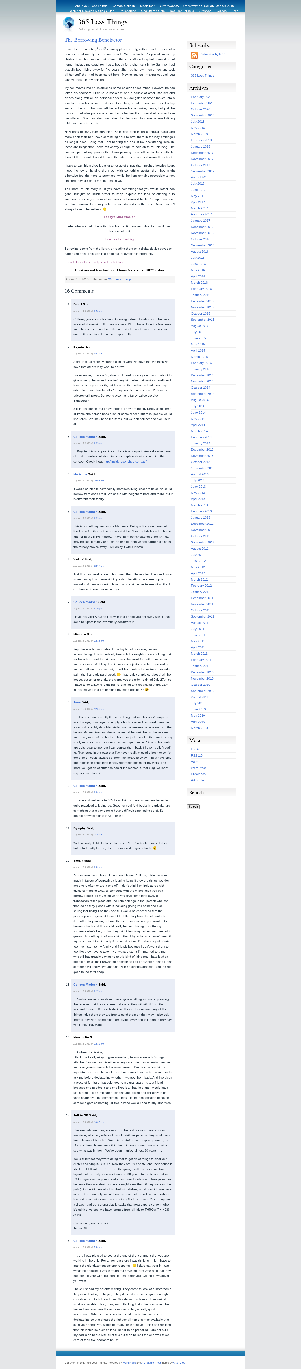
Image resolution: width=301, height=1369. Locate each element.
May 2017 (198, 196)
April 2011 (198, 647)
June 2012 (198, 561)
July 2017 (197, 183)
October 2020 (200, 109)
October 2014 (200, 387)
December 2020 (202, 103)
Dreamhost (198, 774)
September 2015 (202, 319)
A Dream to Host (151, 1363)
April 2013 (198, 499)
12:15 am (99, 641)
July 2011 (197, 629)
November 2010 (202, 678)
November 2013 (202, 455)
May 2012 (198, 567)
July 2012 (197, 554)
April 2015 (198, 350)
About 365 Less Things (91, 5)
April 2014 (198, 425)
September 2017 (202, 171)
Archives (205, 11)
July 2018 (197, 121)
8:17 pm (98, 991)
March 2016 (199, 282)
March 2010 (199, 728)
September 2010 (202, 691)
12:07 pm (99, 566)
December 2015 (202, 301)
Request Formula (182, 11)
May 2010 (198, 715)
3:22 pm (98, 867)
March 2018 (199, 134)
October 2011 (200, 610)
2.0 (197, 755)
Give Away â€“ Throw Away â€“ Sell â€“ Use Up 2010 (197, 5)
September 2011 (202, 616)
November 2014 (202, 381)
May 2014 (198, 418)
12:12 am (99, 1044)
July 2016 (197, 257)
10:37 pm (99, 1122)
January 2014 (200, 443)
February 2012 (201, 585)
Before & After (191, 16)
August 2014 (200, 400)
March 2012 (199, 579)
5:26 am (98, 1247)
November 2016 (202, 233)
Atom (194, 761)
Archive (229, 16)
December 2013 (202, 449)
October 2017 (200, 165)
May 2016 (198, 270)
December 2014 (202, 375)
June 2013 (198, 486)
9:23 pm (98, 518)
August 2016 (200, 251)
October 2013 (200, 462)
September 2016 (202, 245)
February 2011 (201, 659)
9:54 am (98, 353)
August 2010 (200, 697)
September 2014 (202, 393)
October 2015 (200, 313)
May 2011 (198, 641)
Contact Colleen (124, 5)
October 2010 (200, 684)
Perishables (128, 11)
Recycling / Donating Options (156, 16)
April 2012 (198, 573)
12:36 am (99, 709)
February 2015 (201, 363)
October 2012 (200, 536)
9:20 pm (98, 608)
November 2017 (202, 159)
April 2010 (198, 721)
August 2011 (199, 622)
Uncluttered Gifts (153, 11)
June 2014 (198, 412)
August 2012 (200, 548)
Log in (195, 749)
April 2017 (198, 202)
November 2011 (202, 604)
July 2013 (197, 480)
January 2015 (200, 369)
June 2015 (198, 338)
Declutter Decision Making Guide (91, 11)
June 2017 (198, 189)
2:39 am (98, 834)
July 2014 (197, 406)
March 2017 (199, 208)
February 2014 (201, 437)
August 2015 (200, 326)
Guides (222, 11)
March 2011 (199, 653)
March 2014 (199, 431)
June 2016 (198, 264)
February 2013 (201, 511)
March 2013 (199, 505)
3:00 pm (98, 792)
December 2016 (202, 226)
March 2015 (199, 356)
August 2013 (200, 474)
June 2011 (198, 635)
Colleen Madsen (85, 436)
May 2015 (198, 344)
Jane (77, 702)
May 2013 (198, 492)
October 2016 (200, 239)
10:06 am (99, 480)
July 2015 (197, 332)
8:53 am (98, 311)
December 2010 (202, 672)
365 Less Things (103, 22)
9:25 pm (98, 443)
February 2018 (201, 140)
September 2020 (202, 115)
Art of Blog (198, 780)
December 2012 (202, 523)
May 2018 (198, 127)
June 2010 (198, 709)
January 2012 (200, 592)
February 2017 (201, 214)
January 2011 (200, 666)
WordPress (198, 768)
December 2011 (202, 598)
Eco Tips (212, 16)
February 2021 (201, 97)
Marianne (80, 474)
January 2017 (200, 220)
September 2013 (202, 468)
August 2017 (200, 177)
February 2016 (201, 288)
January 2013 (200, 517)
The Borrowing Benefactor (93, 39)
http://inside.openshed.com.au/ (125, 461)
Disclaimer (147, 5)
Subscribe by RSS (212, 54)
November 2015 (202, 307)
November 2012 (202, 530)
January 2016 (200, 295)
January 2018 (200, 146)
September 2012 (202, 542)
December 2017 (202, 152)
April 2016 (198, 276)
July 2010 (197, 703)
